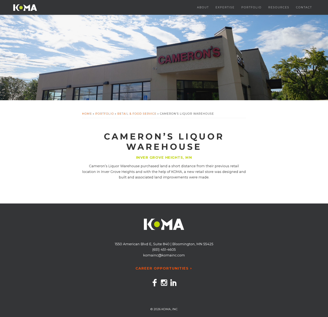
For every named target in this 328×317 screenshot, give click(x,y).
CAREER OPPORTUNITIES (162, 268)
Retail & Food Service (136, 113)
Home (87, 113)
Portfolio (104, 113)
